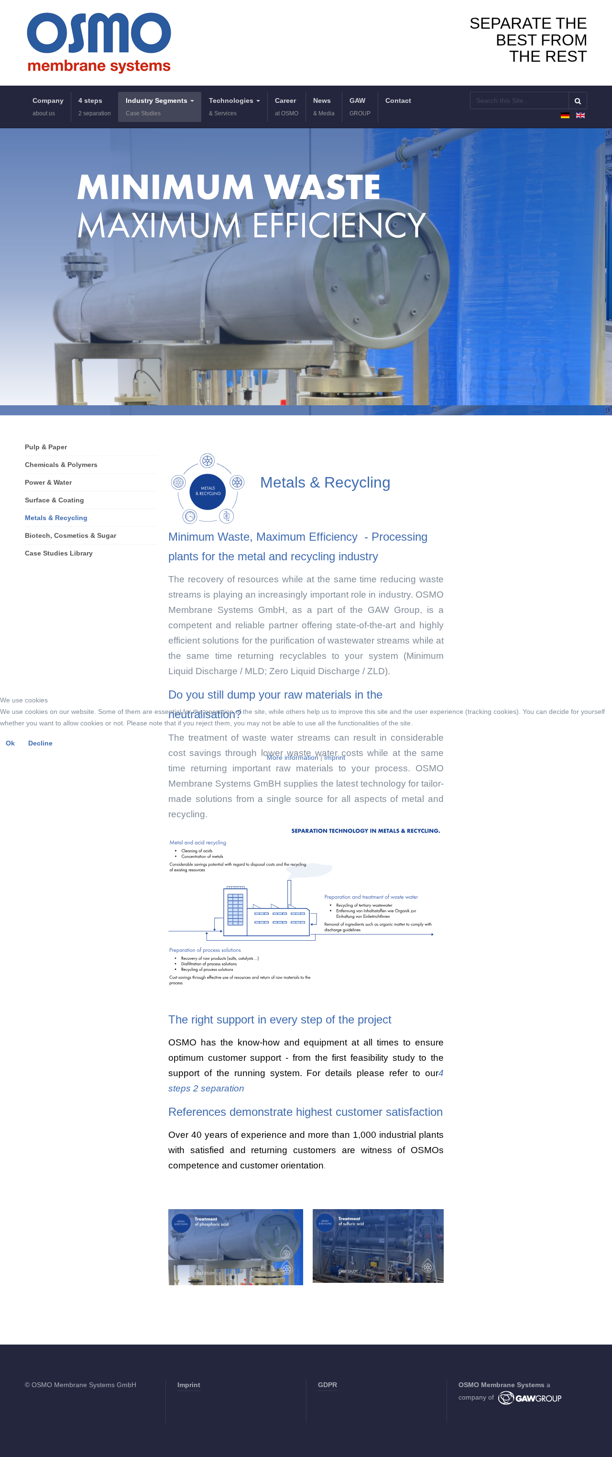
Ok (10, 743)
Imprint (334, 757)
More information (292, 757)
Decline (40, 743)
